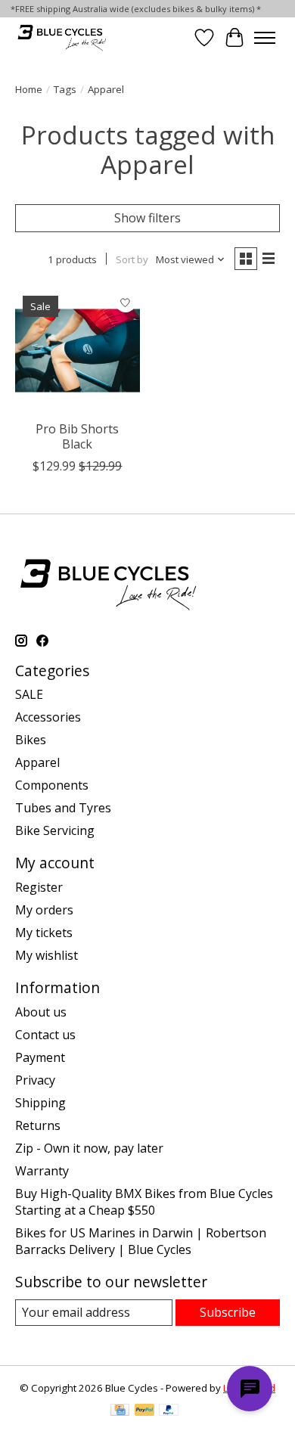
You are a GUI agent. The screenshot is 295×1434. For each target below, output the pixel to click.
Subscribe (228, 1312)
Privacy (35, 1080)
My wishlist (46, 955)
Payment (40, 1057)
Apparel (37, 762)
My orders (44, 910)
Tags (65, 89)
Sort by (132, 259)
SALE (29, 694)
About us (41, 1012)
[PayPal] (144, 1411)
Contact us (45, 1034)
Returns (38, 1125)
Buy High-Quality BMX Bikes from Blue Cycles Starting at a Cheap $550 (144, 1201)
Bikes (30, 739)
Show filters (147, 218)
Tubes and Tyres (63, 807)
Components (51, 785)
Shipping (40, 1102)
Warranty (42, 1170)
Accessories (48, 717)
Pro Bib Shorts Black (77, 436)
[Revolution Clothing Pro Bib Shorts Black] (77, 350)
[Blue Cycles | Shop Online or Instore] (61, 37)
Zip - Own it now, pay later (89, 1148)
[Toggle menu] (265, 38)
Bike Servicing (55, 830)
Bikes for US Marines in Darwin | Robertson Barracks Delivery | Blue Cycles (140, 1241)
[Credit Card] (119, 1411)
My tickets (44, 932)
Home (28, 89)
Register (39, 887)
